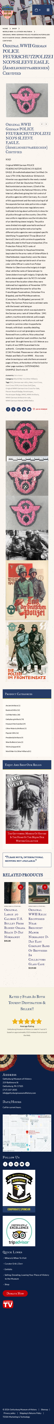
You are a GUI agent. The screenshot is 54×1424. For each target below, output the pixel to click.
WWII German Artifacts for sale (18, 397)
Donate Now (15, 1293)
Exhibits (8, 1269)
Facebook (8, 409)
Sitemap (44, 1409)
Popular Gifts (10, 733)
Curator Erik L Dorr (14, 1263)
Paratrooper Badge (13, 394)
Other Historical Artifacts (15, 728)
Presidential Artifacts (13, 737)
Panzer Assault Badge (14, 391)
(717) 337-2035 (10, 1089)
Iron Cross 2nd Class (27, 385)
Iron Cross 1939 (12, 385)
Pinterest (24, 409)
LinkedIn (18, 409)
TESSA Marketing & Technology (16, 1417)
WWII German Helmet (14, 400)
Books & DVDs (11, 710)
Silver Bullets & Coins (13, 742)
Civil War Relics (11, 715)
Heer (31, 382)
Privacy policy (9, 1413)
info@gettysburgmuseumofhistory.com (19, 1093)
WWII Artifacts (33, 394)
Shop (7, 1284)
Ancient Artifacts (12, 705)
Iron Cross (38, 382)
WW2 (23, 394)
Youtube (22, 1164)
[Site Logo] (8, 12)
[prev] (42, 124)
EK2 (11, 382)
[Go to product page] (15, 893)
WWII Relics (29, 400)
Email (29, 409)
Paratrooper (28, 391)
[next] (46, 124)
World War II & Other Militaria (26, 379)
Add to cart (20, 887)
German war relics (21, 382)
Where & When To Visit (15, 1258)
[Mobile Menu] (48, 10)
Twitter (13, 409)
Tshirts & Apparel (12, 747)
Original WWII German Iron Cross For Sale (22, 388)
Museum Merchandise (14, 724)
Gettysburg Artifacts (13, 719)
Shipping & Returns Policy (30, 1413)
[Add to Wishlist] (24, 907)
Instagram (27, 1164)
